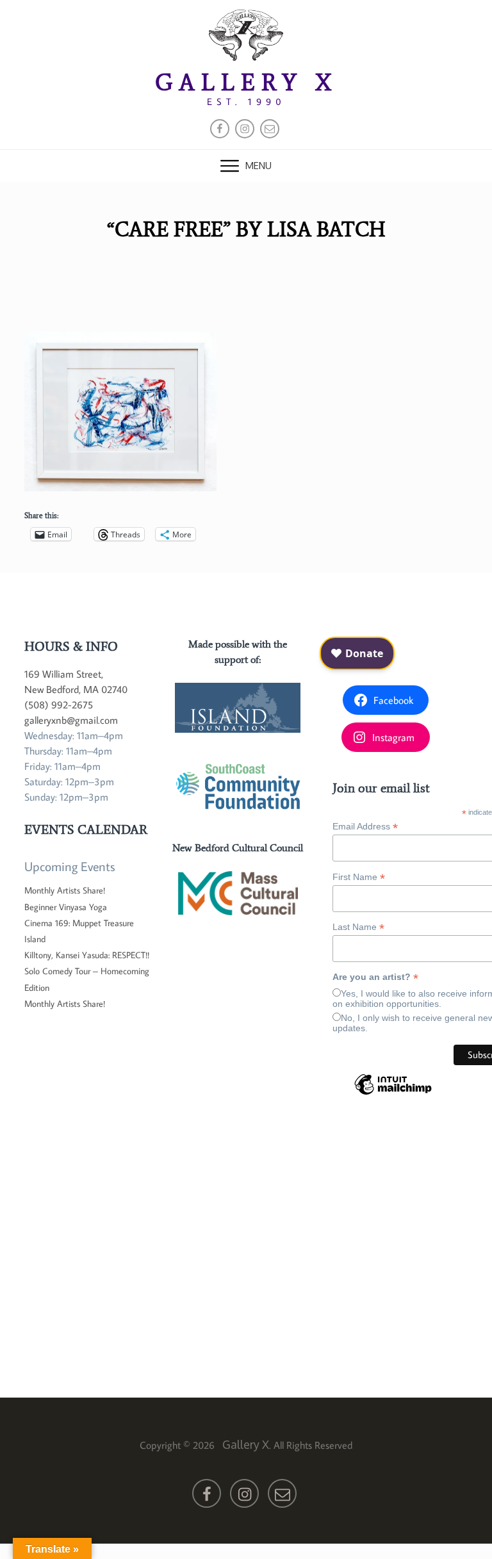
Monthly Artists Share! (64, 890)
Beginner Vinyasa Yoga (65, 907)
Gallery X (246, 82)
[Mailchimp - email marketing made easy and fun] (393, 1094)
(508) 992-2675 (58, 704)
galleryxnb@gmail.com (71, 720)
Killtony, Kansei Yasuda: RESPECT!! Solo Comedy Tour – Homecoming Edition (86, 971)
